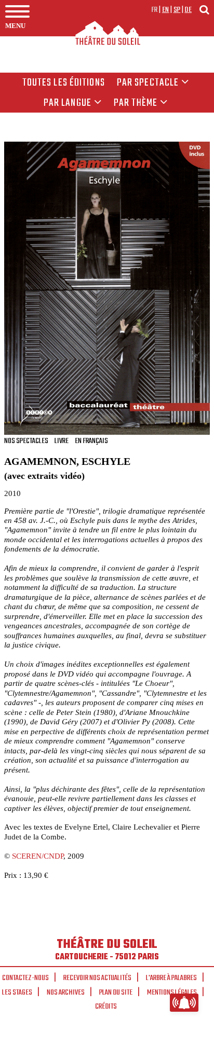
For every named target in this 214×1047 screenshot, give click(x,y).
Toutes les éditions (63, 83)
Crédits (106, 1006)
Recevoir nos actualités (97, 978)
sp (177, 10)
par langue (67, 103)
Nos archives (66, 992)
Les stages (17, 992)
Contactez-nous (25, 978)
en (165, 10)
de (188, 10)
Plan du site (115, 992)
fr (154, 10)
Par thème (135, 103)
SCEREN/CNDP (37, 855)
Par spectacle (148, 83)
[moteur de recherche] (204, 9)
